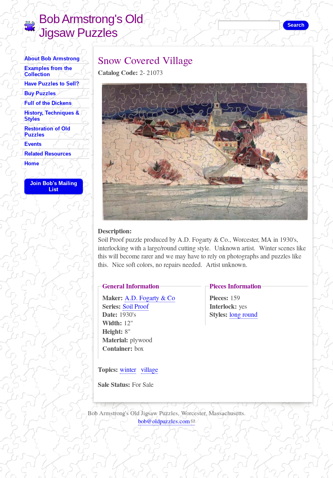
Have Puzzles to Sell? (51, 84)
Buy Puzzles (40, 93)
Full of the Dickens (47, 103)
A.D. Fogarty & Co (150, 297)
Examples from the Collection (48, 71)
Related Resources (47, 154)
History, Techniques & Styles (51, 116)
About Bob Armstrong (52, 58)
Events (32, 144)
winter (128, 369)
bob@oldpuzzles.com (164, 421)
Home (31, 163)
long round (243, 314)
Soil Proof (136, 306)
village (149, 369)
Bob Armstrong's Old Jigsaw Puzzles (91, 25)
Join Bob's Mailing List (53, 186)
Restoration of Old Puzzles (47, 132)
